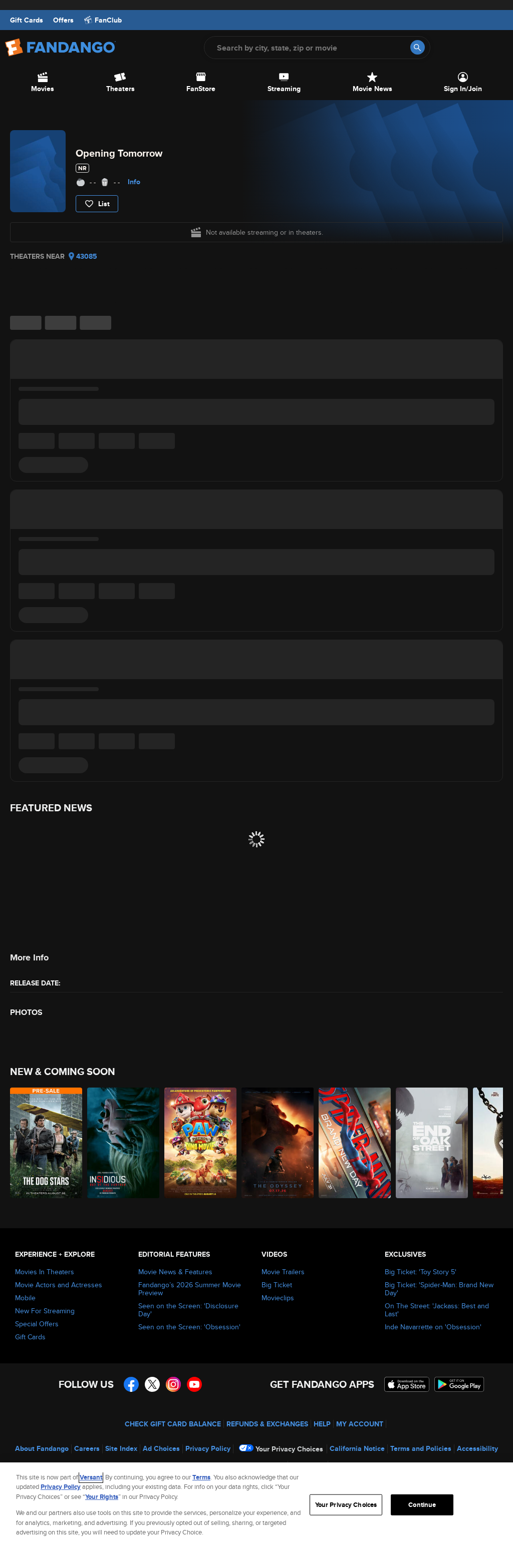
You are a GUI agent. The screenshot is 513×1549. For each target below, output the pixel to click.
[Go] (417, 47)
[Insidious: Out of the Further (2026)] (123, 1143)
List (104, 204)
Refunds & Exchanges (267, 1424)
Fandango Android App (459, 1384)
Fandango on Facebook (131, 1384)
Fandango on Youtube (194, 1384)
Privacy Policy (207, 1448)
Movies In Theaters (44, 1272)
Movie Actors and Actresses (58, 1285)
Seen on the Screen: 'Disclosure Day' (188, 1310)
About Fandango (42, 1448)
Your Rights (101, 1496)
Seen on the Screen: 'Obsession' (189, 1327)
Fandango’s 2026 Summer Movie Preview (189, 1289)
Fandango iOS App (406, 1384)
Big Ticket (277, 1285)
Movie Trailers (283, 1272)
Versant (91, 1477)
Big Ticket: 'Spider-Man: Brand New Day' (439, 1289)
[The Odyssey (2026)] (277, 1143)
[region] (256, 1505)
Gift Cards (26, 20)
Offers (63, 20)
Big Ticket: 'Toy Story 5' (420, 1272)
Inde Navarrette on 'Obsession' (433, 1327)
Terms (201, 1477)
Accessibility (477, 1448)
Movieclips (278, 1298)
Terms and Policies (420, 1448)
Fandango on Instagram (173, 1384)
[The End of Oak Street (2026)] (432, 1143)
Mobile (25, 1298)
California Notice (357, 1448)
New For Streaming (45, 1311)
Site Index (121, 1448)
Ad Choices (161, 1448)
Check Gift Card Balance (173, 1424)
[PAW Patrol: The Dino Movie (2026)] (200, 1143)
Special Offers (37, 1324)
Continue (422, 1504)
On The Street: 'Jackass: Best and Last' (437, 1310)
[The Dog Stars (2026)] (46, 1143)
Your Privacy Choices (289, 1448)
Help (322, 1424)
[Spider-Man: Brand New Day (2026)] (355, 1143)
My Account (359, 1424)
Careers (87, 1448)
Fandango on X (152, 1384)
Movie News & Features (175, 1272)
